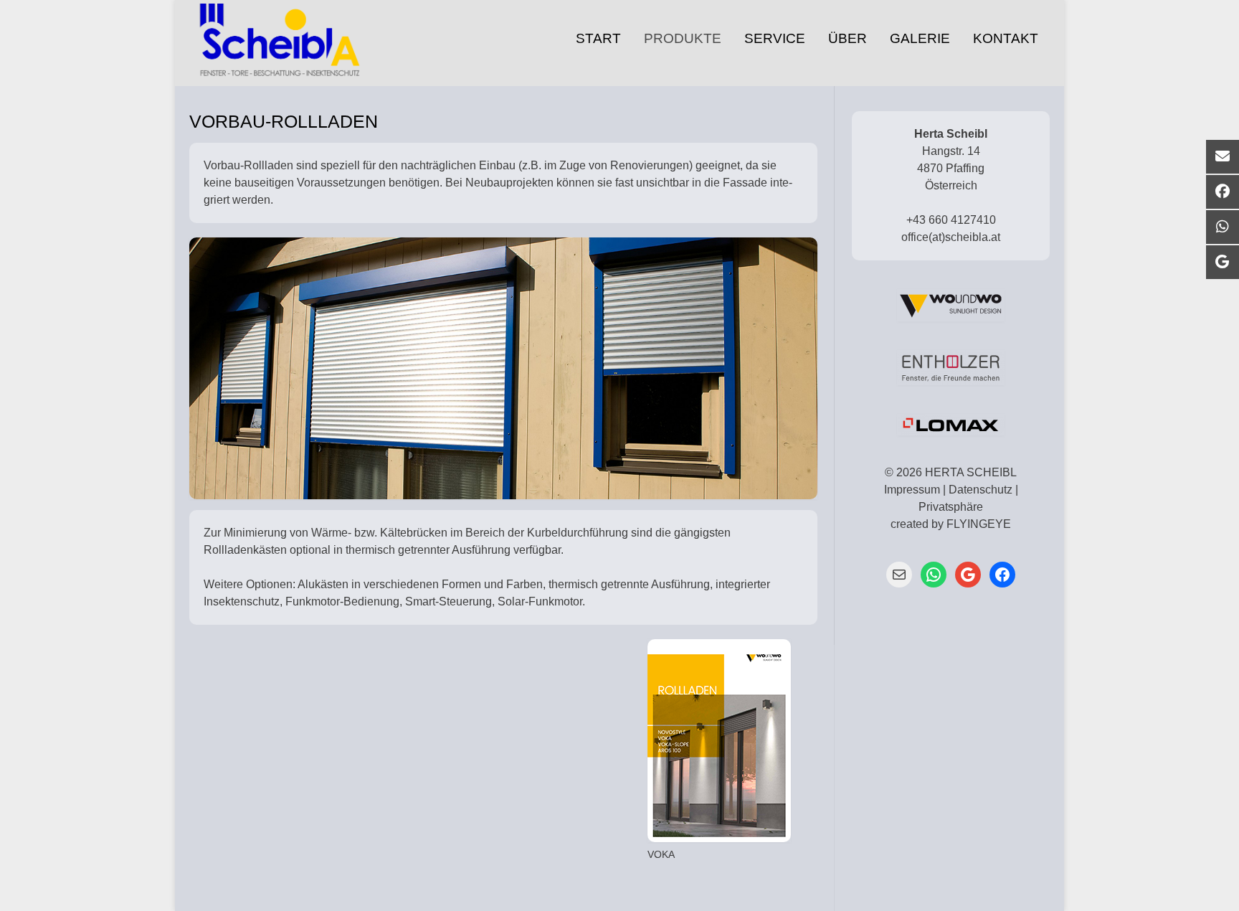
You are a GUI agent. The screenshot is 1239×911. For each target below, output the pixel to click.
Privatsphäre (950, 507)
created (910, 524)
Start (598, 38)
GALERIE (920, 38)
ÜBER (847, 38)
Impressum (912, 489)
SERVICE (774, 38)
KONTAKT (1005, 38)
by (937, 524)
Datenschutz (980, 489)
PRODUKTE (682, 38)
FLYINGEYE (978, 524)
